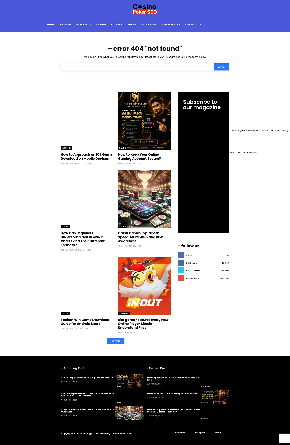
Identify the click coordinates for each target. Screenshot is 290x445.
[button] (217, 23)
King (120, 163)
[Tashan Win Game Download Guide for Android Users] (87, 286)
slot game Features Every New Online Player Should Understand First (143, 323)
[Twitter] (210, 432)
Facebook (180, 432)
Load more (115, 341)
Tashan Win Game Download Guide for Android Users (85, 321)
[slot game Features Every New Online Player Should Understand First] (144, 286)
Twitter (218, 432)
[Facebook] (170, 432)
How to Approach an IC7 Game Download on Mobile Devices (86, 156)
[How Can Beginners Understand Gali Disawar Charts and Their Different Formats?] (87, 199)
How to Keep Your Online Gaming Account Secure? (139, 156)
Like (227, 255)
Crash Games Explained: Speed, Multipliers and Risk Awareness (140, 237)
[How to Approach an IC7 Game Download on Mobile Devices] (87, 121)
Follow (225, 263)
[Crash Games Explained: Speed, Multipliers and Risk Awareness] (144, 199)
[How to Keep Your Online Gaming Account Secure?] (144, 121)
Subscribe (224, 278)
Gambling (66, 148)
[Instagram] (190, 432)
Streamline (67, 163)
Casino (122, 148)
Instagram (200, 432)
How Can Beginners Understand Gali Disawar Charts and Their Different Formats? (83, 239)
